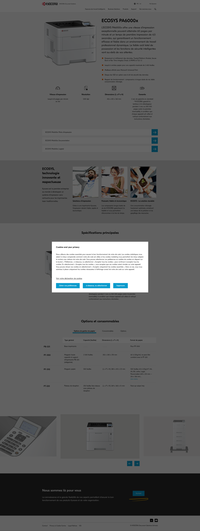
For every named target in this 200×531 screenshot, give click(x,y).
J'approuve (120, 286)
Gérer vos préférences (68, 286)
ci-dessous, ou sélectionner (96, 286)
